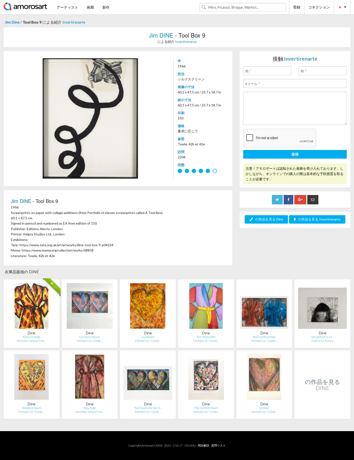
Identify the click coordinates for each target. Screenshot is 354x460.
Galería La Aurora (322, 341)
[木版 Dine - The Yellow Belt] (206, 307)
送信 (295, 154)
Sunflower (148, 337)
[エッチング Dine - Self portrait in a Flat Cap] (322, 307)
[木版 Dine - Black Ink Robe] (31, 307)
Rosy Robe (90, 408)
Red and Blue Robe (264, 337)
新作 (106, 7)
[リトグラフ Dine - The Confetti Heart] (206, 378)
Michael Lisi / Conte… (90, 341)
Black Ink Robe (31, 337)
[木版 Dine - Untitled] (264, 378)
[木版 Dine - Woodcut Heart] (31, 378)
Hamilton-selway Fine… (31, 341)
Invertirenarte (73, 22)
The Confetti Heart (206, 408)
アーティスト (67, 7)
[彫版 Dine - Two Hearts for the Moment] (148, 378)
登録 (296, 7)
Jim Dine (12, 22)
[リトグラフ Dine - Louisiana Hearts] (90, 307)
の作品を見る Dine (269, 219)
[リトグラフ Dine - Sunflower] (148, 307)
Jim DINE (161, 35)
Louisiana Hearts (89, 337)
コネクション (319, 7)
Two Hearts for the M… (148, 408)
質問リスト (218, 445)
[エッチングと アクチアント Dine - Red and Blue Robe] (264, 307)
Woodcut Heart (31, 408)
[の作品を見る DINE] (322, 414)
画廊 (90, 7)
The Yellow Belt (206, 337)
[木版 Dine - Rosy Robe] (90, 378)
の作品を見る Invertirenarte (319, 219)
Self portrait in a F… (322, 337)
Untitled (264, 408)
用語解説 (203, 445)
